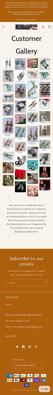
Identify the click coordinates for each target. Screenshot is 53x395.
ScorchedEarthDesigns (23, 390)
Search (9, 304)
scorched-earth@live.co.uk (29, 326)
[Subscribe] (44, 283)
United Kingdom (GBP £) (25, 365)
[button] (3, 27)
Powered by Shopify (36, 390)
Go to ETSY (11, 336)
